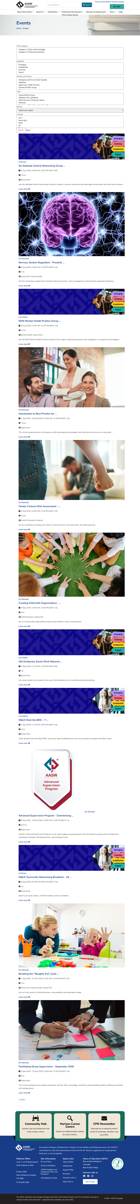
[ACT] (70, 118)
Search (21, 130)
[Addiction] (70, 82)
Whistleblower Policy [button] (49, 1178)
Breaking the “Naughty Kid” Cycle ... (39, 973)
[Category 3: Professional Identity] (70, 52)
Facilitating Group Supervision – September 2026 (46, 1066)
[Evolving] (70, 70)
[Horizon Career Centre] (70, 1126)
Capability (20, 61)
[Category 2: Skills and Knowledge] (70, 49)
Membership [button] (52, 12)
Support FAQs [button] (68, 1170)
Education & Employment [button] (96, 12)
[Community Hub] (36, 1126)
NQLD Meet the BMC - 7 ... (33, 720)
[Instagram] (92, 1176)
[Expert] (70, 72)
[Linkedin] (84, 1176)
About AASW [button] (68, 1162)
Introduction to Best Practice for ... (38, 413)
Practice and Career (24, 76)
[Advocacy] (70, 102)
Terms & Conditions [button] (48, 1166)
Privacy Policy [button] (46, 1162)
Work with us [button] (68, 1182)
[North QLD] (70, 120)
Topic (18, 91)
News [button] (112, 12)
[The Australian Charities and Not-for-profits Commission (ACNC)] (118, 1164)
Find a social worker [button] (70, 15)
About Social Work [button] (24, 12)
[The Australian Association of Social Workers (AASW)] (27, 5)
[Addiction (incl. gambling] (70, 97)
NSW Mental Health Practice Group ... (40, 321)
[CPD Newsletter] (104, 1126)
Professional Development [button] (71, 12)
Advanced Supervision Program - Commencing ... (46, 815)
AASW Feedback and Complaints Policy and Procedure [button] (49, 1171)
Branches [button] (66, 1174)
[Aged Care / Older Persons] (70, 85)
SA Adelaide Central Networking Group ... (42, 165)
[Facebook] (88, 1176)
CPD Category (22, 46)
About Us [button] (39, 12)
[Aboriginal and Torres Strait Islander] (70, 80)
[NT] (70, 125)
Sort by (19, 107)
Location (19, 114)
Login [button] (121, 12)
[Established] (70, 67)
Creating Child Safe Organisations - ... (40, 603)
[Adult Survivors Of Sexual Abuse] (70, 100)
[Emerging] (70, 64)
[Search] (87, 5)
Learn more (23, 189)
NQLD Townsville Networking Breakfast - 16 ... (45, 877)
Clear (28, 130)
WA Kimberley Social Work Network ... (40, 661)
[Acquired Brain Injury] (70, 95)
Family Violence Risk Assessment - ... (39, 506)
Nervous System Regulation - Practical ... (41, 262)
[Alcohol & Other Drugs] (70, 87)
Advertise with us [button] (69, 1178)
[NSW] (70, 123)
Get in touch (90, 1182)
